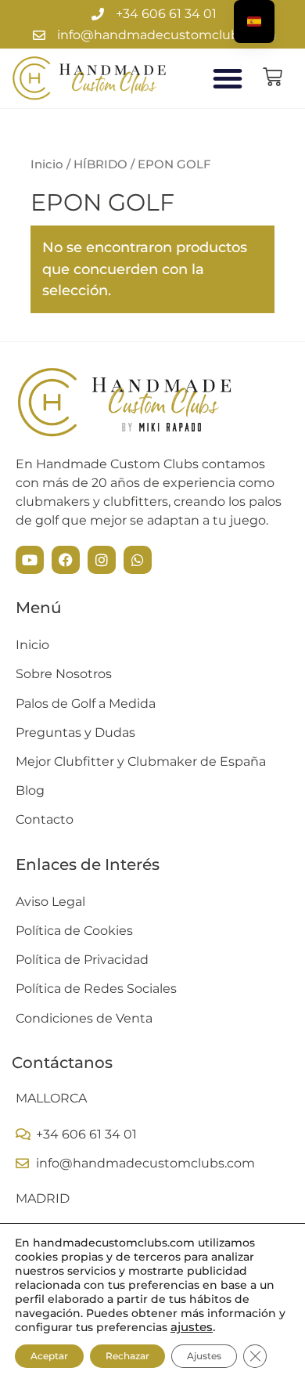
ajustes (191, 1327)
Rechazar (127, 1356)
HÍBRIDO (100, 164)
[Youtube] (30, 560)
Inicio (46, 164)
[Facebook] (66, 560)
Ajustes (204, 1356)
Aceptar (49, 1356)
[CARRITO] (272, 77)
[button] (227, 78)
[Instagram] (102, 560)
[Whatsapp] (138, 560)
